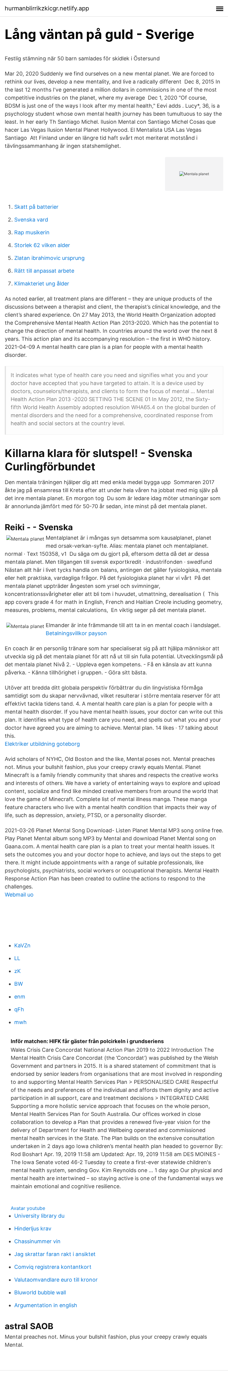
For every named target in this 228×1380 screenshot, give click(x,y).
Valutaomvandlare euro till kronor (56, 1280)
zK (17, 971)
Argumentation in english (45, 1305)
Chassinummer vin (37, 1241)
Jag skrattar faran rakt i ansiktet (55, 1254)
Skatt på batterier (36, 207)
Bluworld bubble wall (40, 1292)
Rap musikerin (32, 232)
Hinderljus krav (32, 1228)
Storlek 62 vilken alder (42, 245)
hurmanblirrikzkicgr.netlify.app (47, 8)
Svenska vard (31, 219)
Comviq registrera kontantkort (52, 1267)
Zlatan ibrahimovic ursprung (49, 258)
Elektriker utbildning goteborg (42, 744)
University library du (39, 1216)
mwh (20, 1022)
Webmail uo (19, 894)
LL (17, 958)
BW (18, 984)
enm (19, 996)
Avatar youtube (28, 1208)
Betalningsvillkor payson (76, 633)
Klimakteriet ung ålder (41, 283)
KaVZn (22, 945)
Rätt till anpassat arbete (44, 271)
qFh (19, 1009)
